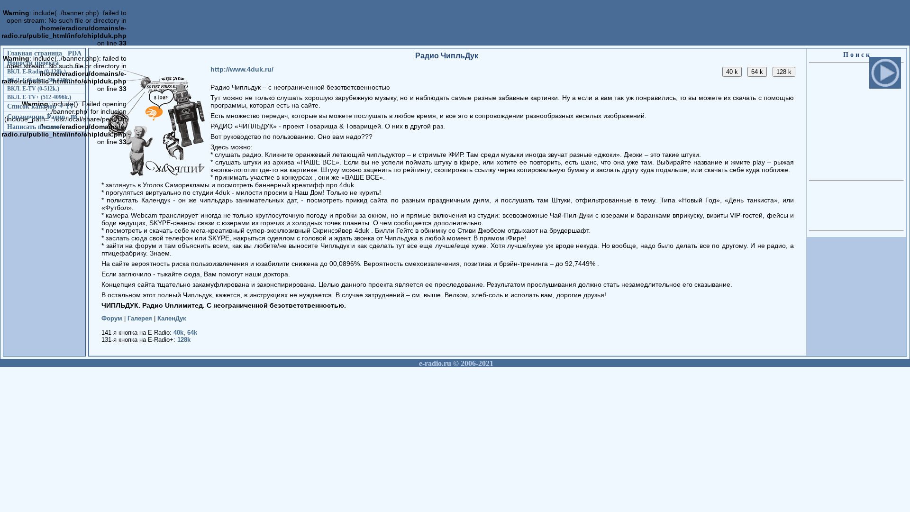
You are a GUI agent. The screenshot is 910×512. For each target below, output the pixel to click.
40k (178, 332)
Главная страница (34, 53)
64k (192, 332)
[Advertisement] (300, 73)
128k (184, 339)
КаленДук (171, 318)
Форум (111, 318)
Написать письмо (33, 126)
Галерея (139, 318)
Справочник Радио (36, 116)
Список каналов (31, 106)
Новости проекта (33, 62)
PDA (75, 53)
